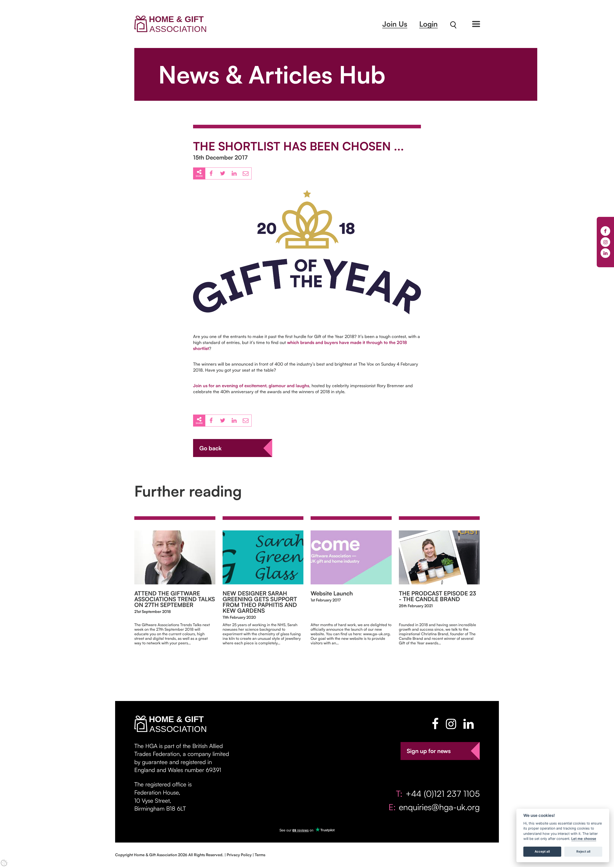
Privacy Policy (239, 854)
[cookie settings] (4, 862)
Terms (260, 854)
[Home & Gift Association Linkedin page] (468, 724)
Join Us (394, 23)
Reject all (583, 852)
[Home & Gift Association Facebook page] (435, 724)
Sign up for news (429, 750)
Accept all (542, 852)
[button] (476, 24)
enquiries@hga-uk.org (439, 807)
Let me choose (583, 839)
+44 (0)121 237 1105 (443, 793)
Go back (210, 448)
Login (428, 23)
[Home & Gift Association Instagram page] (451, 724)
